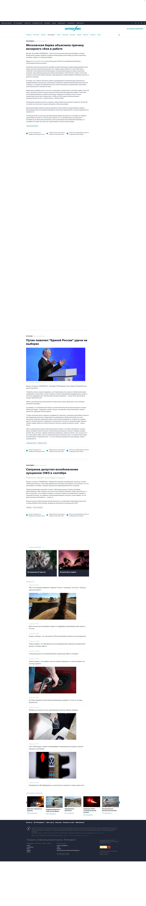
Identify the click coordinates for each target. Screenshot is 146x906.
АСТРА (28, 852)
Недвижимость (62, 23)
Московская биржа (32, 126)
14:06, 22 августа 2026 (40, 465)
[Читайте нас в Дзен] (58, 854)
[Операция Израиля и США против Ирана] (54, 807)
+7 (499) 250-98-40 (72, 835)
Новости (85, 35)
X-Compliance (30, 847)
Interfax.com (28, 23)
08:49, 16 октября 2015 (40, 41)
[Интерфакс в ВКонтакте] (63, 854)
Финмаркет (47, 23)
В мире (43, 35)
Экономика (51, 35)
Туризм (54, 23)
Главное (28, 35)
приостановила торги (37, 61)
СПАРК (28, 845)
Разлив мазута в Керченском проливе (109, 809)
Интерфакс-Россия (37, 23)
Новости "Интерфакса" (62, 845)
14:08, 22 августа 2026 (40, 148)
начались (37, 201)
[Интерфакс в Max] (68, 854)
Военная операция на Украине (34, 809)
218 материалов (88, 815)
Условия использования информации (109, 851)
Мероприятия (80, 23)
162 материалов (69, 813)
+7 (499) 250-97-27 (84, 835)
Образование (71, 23)
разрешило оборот (55, 185)
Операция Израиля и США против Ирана (53, 810)
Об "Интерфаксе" (18, 23)
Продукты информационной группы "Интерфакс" (51, 839)
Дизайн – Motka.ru (104, 854)
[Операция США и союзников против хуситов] (91, 806)
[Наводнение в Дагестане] (73, 806)
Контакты (29, 822)
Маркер (29, 850)
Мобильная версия (6, 23)
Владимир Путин (31, 443)
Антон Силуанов (38, 507)
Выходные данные (104, 852)
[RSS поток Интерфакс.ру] (65, 854)
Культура (65, 35)
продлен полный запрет (58, 236)
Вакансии (58, 822)
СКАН (58, 847)
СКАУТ (28, 848)
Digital (79, 35)
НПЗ (40, 248)
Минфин (29, 507)
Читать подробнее (78, 197)
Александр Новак (32, 248)
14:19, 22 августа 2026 (38, 336)
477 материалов (106, 813)
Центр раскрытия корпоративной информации (68, 850)
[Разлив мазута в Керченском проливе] (110, 806)
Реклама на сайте (68, 822)
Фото (99, 35)
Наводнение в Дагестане (69, 809)
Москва (72, 35)
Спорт (59, 35)
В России (36, 35)
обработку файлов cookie (99, 833)
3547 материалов (51, 814)
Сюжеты (93, 35)
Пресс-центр (50, 822)
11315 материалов (32, 813)
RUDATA (59, 848)
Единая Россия (42, 443)
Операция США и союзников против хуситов (89, 810)
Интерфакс (73, 28)
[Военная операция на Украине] (35, 806)
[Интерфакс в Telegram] (60, 854)
